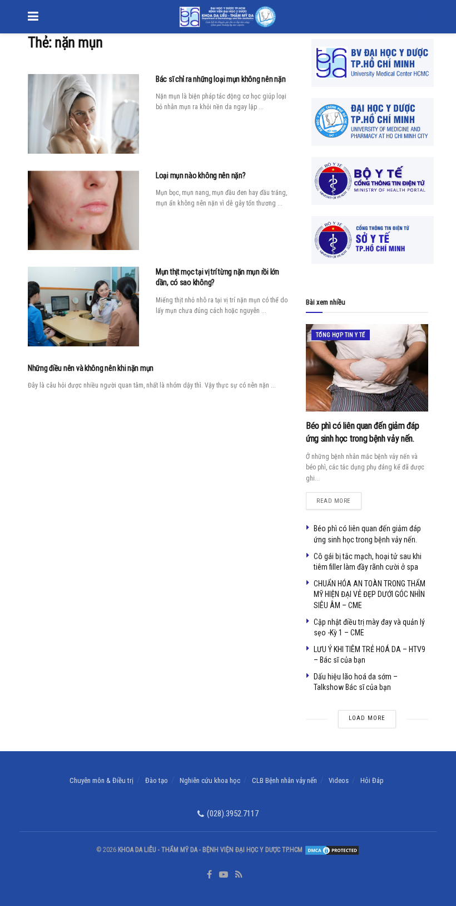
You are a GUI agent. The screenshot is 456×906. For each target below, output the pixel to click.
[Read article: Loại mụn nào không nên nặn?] (83, 210)
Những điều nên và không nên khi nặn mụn (90, 368)
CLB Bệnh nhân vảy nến (284, 780)
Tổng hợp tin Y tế (340, 335)
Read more (338, 498)
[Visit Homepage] (228, 17)
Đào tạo (156, 780)
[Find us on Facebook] (209, 875)
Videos (339, 780)
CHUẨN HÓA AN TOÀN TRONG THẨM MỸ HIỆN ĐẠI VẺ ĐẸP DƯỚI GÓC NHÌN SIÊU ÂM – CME (369, 594)
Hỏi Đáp (372, 780)
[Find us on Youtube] (223, 875)
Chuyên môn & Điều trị (101, 780)
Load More (367, 718)
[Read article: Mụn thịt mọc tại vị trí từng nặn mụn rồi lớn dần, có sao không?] (83, 306)
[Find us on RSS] (238, 875)
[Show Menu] (33, 16)
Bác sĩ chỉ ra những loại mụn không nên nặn (220, 79)
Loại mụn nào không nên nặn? (200, 175)
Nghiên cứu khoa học (210, 780)
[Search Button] (422, 16)
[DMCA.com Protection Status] (331, 850)
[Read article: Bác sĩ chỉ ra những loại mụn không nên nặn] (83, 114)
